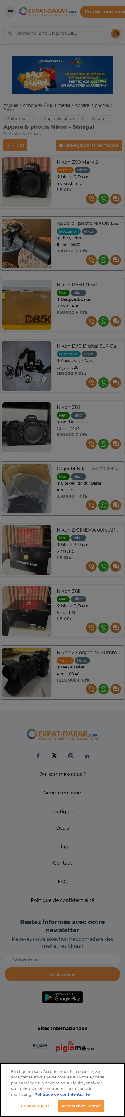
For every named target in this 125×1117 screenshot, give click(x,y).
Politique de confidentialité (62, 1094)
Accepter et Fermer (81, 1106)
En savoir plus (35, 1106)
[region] (62, 1090)
